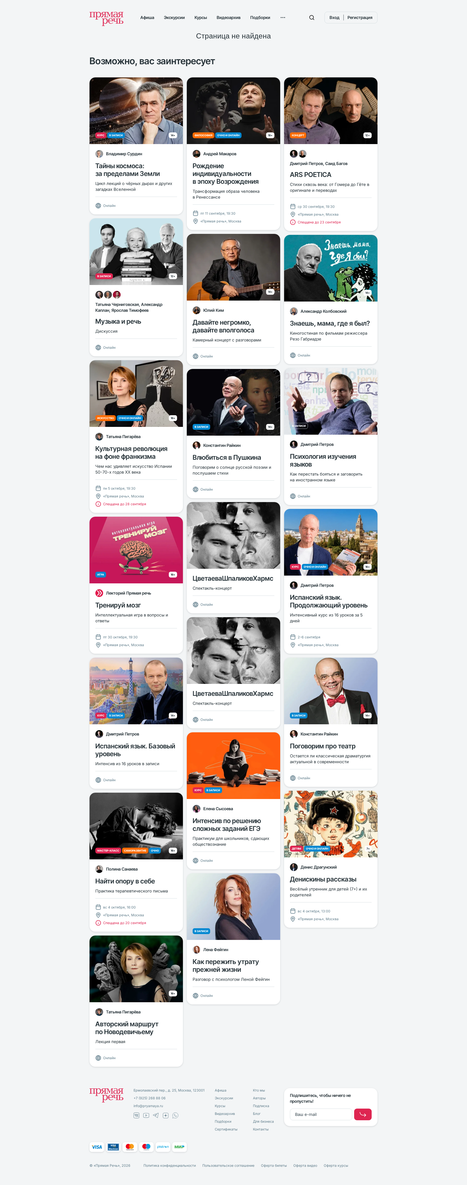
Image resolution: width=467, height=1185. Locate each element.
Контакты (261, 1129)
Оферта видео (305, 1165)
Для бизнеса (263, 1121)
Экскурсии (174, 17)
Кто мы (259, 1090)
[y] (363, 1114)
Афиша (147, 17)
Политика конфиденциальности (170, 1165)
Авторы (259, 1098)
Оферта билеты (274, 1165)
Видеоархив (229, 17)
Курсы (201, 17)
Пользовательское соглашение (228, 1165)
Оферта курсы (336, 1165)
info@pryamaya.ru (148, 1106)
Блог (256, 1114)
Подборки (260, 17)
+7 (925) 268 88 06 (150, 1098)
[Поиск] (312, 17)
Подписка (261, 1106)
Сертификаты (226, 1129)
